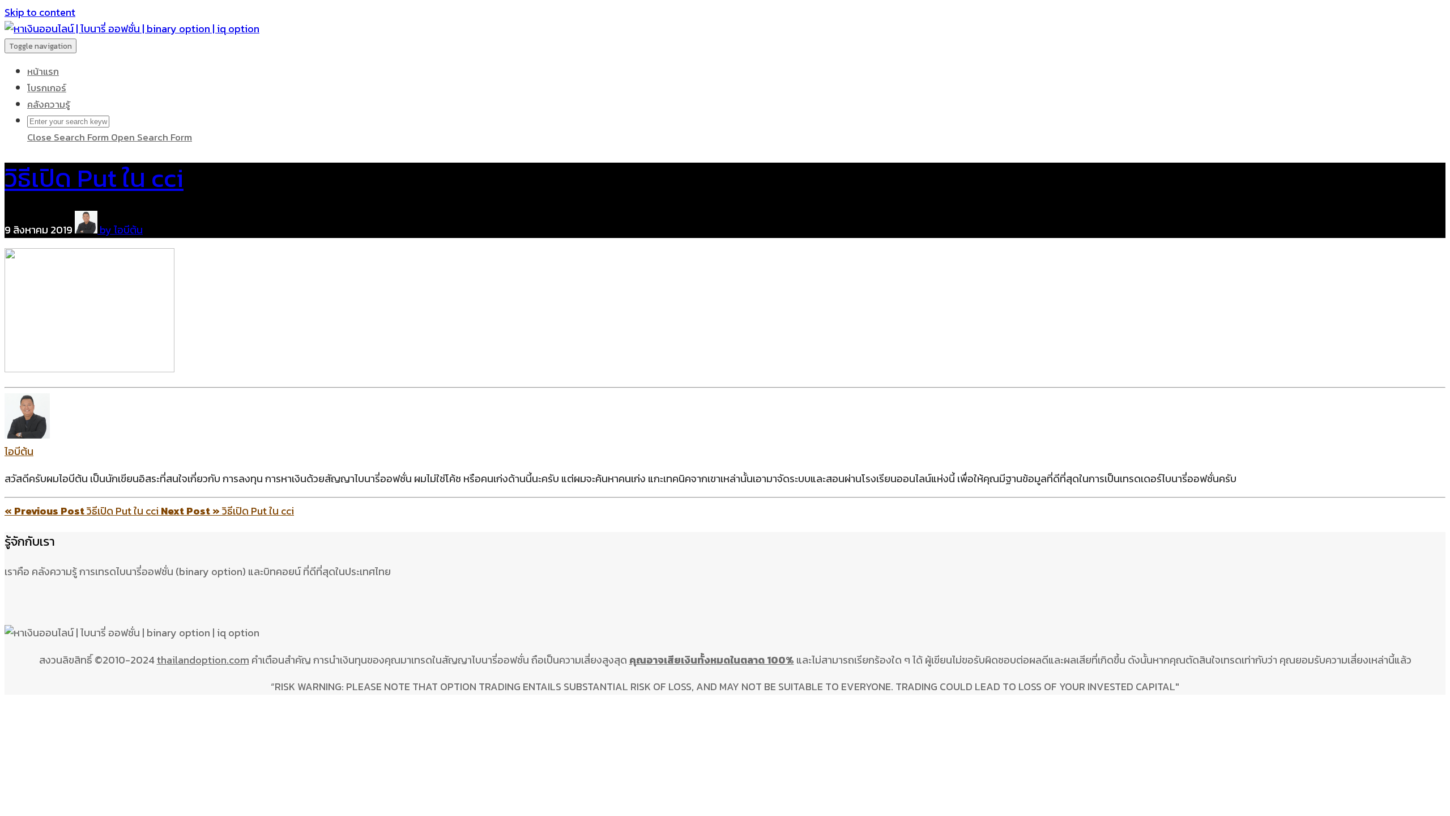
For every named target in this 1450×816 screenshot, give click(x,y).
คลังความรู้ (48, 104)
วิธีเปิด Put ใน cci (94, 178)
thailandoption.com (203, 660)
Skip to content (40, 12)
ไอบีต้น (19, 451)
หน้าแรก (43, 71)
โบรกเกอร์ (46, 87)
